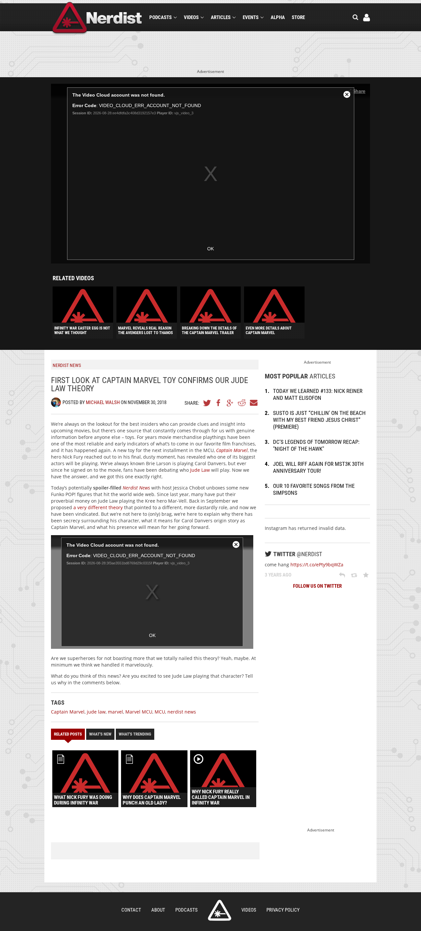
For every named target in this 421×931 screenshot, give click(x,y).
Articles (221, 17)
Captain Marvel (68, 712)
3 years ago (278, 575)
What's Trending (135, 734)
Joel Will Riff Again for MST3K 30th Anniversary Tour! (318, 467)
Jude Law (200, 470)
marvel (115, 712)
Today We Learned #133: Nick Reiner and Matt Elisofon (317, 394)
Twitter (207, 402)
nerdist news (181, 712)
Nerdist (97, 18)
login (366, 17)
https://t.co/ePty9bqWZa (316, 564)
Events (251, 17)
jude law (96, 712)
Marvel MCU (138, 712)
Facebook (218, 402)
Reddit (241, 402)
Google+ (230, 402)
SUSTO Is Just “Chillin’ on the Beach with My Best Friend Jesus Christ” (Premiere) (319, 420)
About (158, 910)
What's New (100, 734)
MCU (160, 712)
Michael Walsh (103, 402)
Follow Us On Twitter (317, 586)
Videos (191, 17)
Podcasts (160, 17)
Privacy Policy (283, 910)
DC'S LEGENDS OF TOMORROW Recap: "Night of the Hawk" (316, 445)
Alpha (278, 17)
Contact (131, 910)
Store (298, 17)
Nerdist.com (219, 910)
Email (253, 402)
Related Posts (68, 734)
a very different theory (98, 507)
